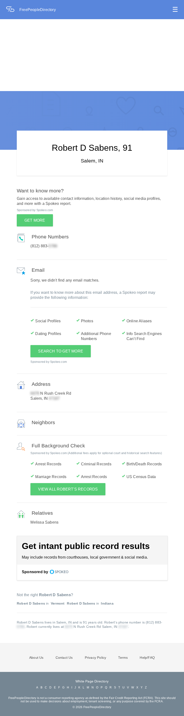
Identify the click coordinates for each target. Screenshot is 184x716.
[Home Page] (12, 9)
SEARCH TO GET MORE (60, 351)
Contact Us (64, 657)
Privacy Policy (95, 657)
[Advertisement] (92, 55)
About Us (36, 657)
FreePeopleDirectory (37, 10)
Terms (123, 657)
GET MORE (34, 220)
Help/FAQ (147, 657)
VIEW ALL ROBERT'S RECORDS (68, 489)
